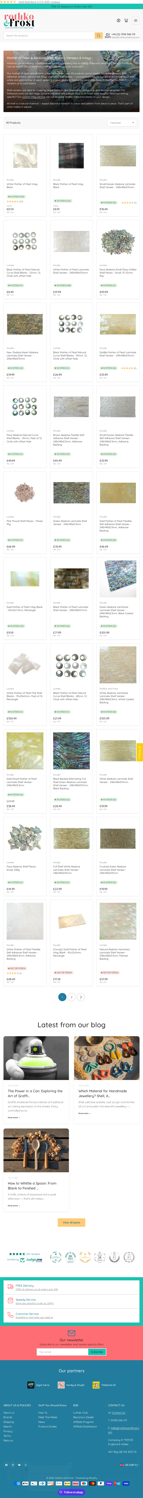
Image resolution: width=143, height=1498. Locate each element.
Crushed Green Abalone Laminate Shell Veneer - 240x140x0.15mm (113, 869)
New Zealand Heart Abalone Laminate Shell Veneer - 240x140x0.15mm (22, 355)
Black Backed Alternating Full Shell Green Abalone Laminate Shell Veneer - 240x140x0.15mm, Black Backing (70, 783)
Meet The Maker (48, 1417)
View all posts (71, 1222)
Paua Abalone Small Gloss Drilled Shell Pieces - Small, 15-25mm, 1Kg (118, 272)
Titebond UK (108, 1385)
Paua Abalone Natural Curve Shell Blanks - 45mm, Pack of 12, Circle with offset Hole (24, 438)
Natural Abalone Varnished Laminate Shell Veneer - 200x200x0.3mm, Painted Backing (114, 954)
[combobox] (53, 35)
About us (8, 1412)
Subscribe (97, 1352)
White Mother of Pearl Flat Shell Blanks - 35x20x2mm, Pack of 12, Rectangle (25, 696)
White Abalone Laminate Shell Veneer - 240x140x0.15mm (116, 780)
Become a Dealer (83, 1417)
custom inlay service (33, 96)
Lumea (10, 265)
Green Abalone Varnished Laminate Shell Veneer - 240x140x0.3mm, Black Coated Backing (116, 611)
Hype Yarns (43, 1385)
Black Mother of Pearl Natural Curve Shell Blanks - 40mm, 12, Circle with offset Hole (70, 696)
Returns (8, 1440)
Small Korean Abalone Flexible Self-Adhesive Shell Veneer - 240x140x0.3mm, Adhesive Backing (116, 439)
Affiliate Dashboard (85, 1426)
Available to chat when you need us (34, 1317)
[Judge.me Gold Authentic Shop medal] (85, 1257)
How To (42, 1412)
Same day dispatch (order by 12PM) (35, 1303)
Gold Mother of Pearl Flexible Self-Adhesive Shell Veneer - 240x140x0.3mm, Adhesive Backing (116, 525)
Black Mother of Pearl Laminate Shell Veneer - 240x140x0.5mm (70, 608)
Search (7, 1426)
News (41, 1422)
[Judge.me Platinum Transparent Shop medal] (55, 1257)
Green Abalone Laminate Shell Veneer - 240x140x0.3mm (70, 522)
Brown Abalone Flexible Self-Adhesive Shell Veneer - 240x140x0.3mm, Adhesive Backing (69, 439)
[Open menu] (136, 20)
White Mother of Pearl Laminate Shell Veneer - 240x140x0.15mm (71, 271)
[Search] (99, 36)
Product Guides (47, 1426)
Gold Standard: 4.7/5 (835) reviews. (39, 2)
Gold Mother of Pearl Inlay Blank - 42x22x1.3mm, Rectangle (25, 608)
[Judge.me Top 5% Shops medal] (114, 1257)
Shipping (8, 1422)
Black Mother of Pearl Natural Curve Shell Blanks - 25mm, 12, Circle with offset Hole (24, 272)
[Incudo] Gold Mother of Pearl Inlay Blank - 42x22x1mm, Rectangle (69, 952)
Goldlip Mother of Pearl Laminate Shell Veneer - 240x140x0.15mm (118, 354)
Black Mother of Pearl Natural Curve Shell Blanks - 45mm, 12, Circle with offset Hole (70, 355)
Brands (7, 1417)
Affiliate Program (83, 1422)
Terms (7, 1435)
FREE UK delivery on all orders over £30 (37, 1289)
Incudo (10, 179)
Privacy (8, 1431)
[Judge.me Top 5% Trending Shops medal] (129, 1257)
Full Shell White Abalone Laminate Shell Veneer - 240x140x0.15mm (66, 869)
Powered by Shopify (86, 1477)
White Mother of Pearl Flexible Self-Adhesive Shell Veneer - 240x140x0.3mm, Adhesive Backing (23, 954)
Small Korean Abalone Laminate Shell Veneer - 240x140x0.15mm (117, 185)
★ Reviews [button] (139, 752)
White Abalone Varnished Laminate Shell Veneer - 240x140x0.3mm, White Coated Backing (117, 697)
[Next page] (81, 997)
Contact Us (118, 1412)
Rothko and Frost (109, 688)
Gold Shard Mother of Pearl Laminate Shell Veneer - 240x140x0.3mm (22, 782)
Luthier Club (80, 1412)
